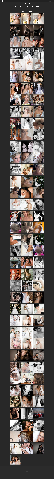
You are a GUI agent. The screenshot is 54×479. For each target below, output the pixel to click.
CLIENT (27, 6)
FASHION (33, 6)
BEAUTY (21, 6)
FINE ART (38, 6)
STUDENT (15, 6)
